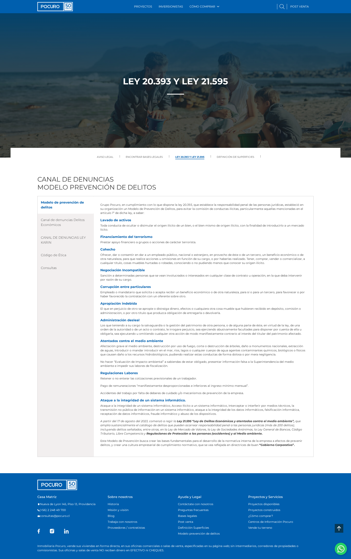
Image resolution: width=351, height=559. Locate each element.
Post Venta (299, 6)
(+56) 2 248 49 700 (53, 510)
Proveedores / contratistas (126, 528)
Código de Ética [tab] (53, 255)
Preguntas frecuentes (193, 510)
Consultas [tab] (49, 268)
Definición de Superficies (235, 156)
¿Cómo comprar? (260, 516)
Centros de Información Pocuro (270, 522)
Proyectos (143, 6)
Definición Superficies (193, 528)
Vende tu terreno (260, 528)
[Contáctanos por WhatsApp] (341, 549)
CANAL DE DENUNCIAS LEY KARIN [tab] (63, 240)
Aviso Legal (105, 156)
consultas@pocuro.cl (55, 516)
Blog (111, 516)
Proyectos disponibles (264, 504)
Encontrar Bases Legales (144, 156)
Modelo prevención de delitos (199, 533)
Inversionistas (171, 6)
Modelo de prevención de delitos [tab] (62, 204)
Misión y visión (118, 510)
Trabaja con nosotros (122, 522)
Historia (113, 504)
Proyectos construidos (264, 510)
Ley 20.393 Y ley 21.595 (189, 156)
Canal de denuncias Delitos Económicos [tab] (63, 222)
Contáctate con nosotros (195, 504)
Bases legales (187, 516)
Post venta (185, 522)
